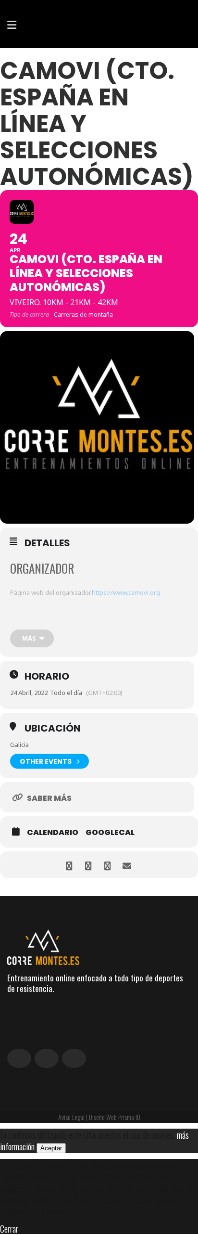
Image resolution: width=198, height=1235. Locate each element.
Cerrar (9, 1228)
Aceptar (51, 1148)
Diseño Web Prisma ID (114, 1117)
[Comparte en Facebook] (69, 864)
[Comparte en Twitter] (88, 864)
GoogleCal (110, 832)
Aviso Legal (71, 1117)
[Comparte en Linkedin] (107, 864)
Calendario (52, 832)
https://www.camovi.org (126, 592)
